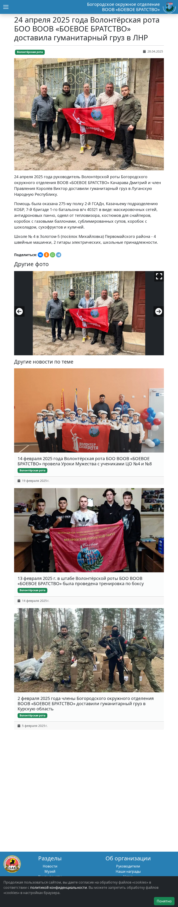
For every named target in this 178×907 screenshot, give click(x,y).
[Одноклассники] (46, 254)
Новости (50, 866)
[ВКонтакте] (40, 254)
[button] (19, 311)
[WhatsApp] (52, 254)
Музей (49, 871)
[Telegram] (58, 254)
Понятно (164, 901)
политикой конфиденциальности (58, 887)
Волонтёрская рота (30, 52)
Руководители (128, 866)
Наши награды (128, 871)
